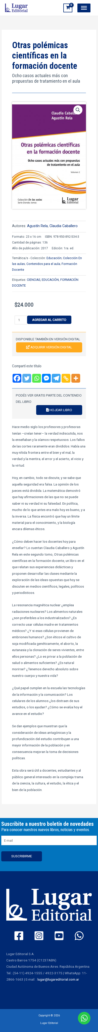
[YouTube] (59, 936)
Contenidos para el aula (43, 264)
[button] (77, 109)
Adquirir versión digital (51, 347)
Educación (54, 258)
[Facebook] (17, 378)
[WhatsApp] (79, 936)
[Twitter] (26, 378)
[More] (75, 378)
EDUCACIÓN (50, 280)
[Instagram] (39, 936)
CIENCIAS (33, 280)
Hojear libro (60, 410)
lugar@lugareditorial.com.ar (58, 979)
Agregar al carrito (49, 320)
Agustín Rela (37, 226)
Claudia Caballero (64, 226)
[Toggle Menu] (84, 8)
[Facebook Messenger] (46, 378)
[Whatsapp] (36, 378)
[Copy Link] (66, 378)
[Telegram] (56, 378)
